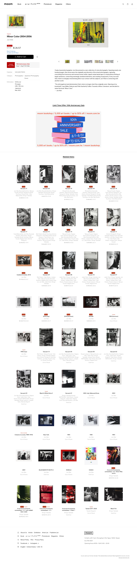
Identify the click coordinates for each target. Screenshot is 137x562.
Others (68, 4)
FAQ (32, 540)
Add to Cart (21, 57)
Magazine (58, 4)
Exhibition (37, 532)
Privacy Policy (39, 540)
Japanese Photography (31, 76)
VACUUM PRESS (20, 72)
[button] (59, 61)
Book (19, 4)
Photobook (48, 4)
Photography (19, 76)
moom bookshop (8, 4)
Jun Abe (10, 40)
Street (26, 78)
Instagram (33, 543)
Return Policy (25, 540)
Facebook (24, 543)
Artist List (45, 532)
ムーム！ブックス (32, 4)
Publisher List (54, 532)
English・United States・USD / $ (31, 547)
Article (30, 532)
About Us (24, 532)
